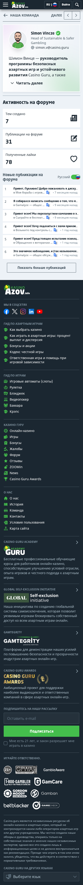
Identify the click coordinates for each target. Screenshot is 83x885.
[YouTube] (39, 311)
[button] (47, 192)
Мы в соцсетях (15, 305)
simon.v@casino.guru (52, 47)
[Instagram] (23, 311)
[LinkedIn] (31, 311)
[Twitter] (15, 311)
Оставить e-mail (18, 715)
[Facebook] (6, 311)
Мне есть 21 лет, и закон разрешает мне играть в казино (41, 743)
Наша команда (24, 15)
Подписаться (41, 731)
